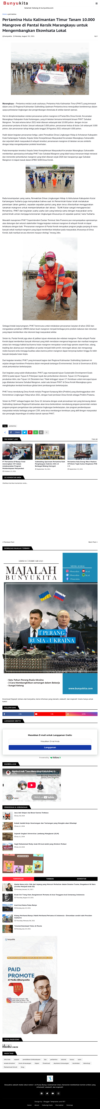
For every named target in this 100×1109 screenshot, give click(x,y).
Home (4, 14)
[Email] (41, 432)
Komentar (81, 879)
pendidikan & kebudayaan (31, 1059)
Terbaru (50, 879)
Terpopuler (18, 879)
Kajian (37, 1063)
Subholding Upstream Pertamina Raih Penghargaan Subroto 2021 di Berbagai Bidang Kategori (50, 464)
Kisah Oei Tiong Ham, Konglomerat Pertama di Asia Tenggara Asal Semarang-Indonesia (49, 895)
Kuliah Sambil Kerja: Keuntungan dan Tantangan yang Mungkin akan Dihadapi (45, 823)
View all (95, 439)
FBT (63, 1102)
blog (22, 1067)
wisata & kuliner (9, 1063)
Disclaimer (59, 1105)
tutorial (63, 1059)
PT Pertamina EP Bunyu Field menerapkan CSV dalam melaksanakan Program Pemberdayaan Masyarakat (13, 465)
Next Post (92, 542)
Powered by (44, 758)
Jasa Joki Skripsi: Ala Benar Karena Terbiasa (31, 813)
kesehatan (76, 1063)
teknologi (86, 1063)
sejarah (16, 1059)
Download (46, 1063)
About (37, 1105)
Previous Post (9, 542)
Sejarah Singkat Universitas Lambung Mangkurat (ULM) (36, 834)
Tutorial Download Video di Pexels (28, 926)
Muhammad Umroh (10, 1067)
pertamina (12, 14)
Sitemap (69, 1105)
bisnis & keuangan (25, 1063)
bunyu (72, 1059)
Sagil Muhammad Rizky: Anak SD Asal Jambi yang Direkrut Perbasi (40, 844)
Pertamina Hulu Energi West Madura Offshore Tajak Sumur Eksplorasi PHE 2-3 (82, 464)
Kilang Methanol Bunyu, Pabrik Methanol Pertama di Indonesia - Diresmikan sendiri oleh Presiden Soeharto (53, 917)
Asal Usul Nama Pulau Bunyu (25, 905)
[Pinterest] (30, 432)
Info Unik (7, 1059)
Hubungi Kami (47, 1105)
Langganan (50, 747)
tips (45, 1059)
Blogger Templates (51, 1102)
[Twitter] (24, 432)
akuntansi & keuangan (61, 1063)
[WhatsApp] (35, 432)
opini (79, 1059)
